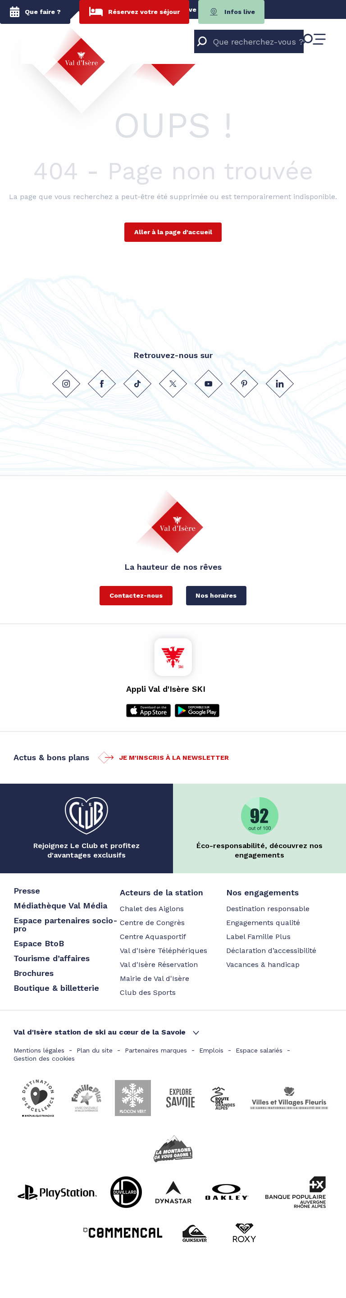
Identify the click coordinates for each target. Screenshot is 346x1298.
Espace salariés (259, 1050)
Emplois (211, 1050)
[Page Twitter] (173, 384)
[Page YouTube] (209, 384)
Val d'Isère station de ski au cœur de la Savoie (100, 1032)
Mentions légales (39, 1050)
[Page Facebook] (102, 384)
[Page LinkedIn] (280, 384)
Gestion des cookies (44, 1058)
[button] (299, 11)
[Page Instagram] (66, 384)
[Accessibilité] (280, 12)
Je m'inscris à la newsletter (174, 757)
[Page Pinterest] (244, 384)
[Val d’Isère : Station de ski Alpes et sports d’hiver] (74, 56)
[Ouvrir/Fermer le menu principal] (314, 39)
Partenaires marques (156, 1050)
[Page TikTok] (137, 384)
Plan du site (95, 1050)
